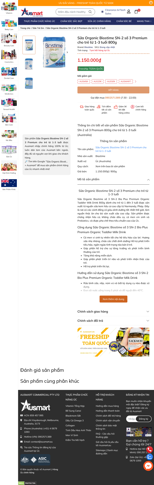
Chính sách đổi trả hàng (108, 415)
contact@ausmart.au (42, 441)
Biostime (88, 47)
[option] (29, 45)
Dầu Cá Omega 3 (75, 420)
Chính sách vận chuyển (108, 420)
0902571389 (112, 97)
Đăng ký (143, 418)
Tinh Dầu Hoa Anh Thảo (78, 430)
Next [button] (67, 52)
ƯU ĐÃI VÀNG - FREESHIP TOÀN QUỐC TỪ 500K (86, 3)
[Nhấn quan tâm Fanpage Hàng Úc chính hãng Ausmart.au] (139, 431)
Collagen (70, 425)
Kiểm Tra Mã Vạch (75, 440)
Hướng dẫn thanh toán (108, 410)
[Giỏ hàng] (134, 11)
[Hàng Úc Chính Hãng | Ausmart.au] (31, 11)
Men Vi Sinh (72, 435)
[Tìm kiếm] (90, 12)
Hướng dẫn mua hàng (107, 405)
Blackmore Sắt (73, 415)
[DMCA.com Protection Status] (27, 483)
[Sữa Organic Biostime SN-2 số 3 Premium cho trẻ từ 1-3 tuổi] (54, 52)
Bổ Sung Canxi (73, 410)
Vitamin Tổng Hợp (75, 405)
